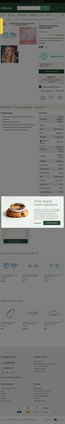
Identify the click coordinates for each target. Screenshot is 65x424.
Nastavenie (37, 223)
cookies (57, 209)
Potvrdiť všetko (52, 223)
